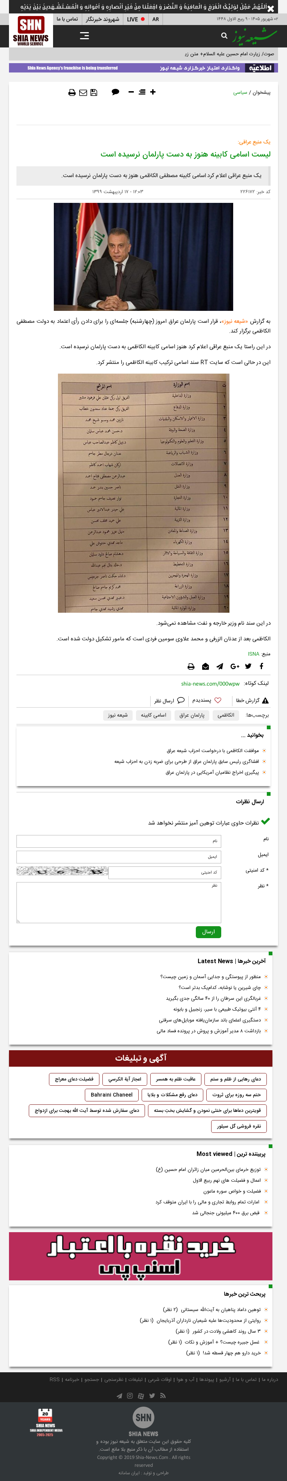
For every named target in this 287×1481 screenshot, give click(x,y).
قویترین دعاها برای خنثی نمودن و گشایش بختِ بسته (207, 1111)
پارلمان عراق (191, 715)
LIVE (132, 19)
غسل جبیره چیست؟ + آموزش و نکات (214, 1342)
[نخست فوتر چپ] (46, 1422)
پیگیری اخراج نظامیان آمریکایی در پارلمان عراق (212, 773)
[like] (210, 701)
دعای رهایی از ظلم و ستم (235, 1079)
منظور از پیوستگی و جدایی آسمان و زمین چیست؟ (210, 977)
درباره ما (270, 1380)
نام (266, 839)
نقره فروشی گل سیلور (239, 1126)
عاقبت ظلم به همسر (175, 1079)
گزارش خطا (247, 700)
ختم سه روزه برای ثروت (236, 1095)
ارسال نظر (165, 701)
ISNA (253, 654)
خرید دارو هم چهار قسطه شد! (223, 1353)
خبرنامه (72, 1380)
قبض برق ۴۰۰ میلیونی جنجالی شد (226, 1213)
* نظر (263, 886)
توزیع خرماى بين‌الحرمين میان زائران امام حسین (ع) (208, 1170)
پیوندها (207, 1380)
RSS (55, 1380)
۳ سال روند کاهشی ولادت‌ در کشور (218, 1331)
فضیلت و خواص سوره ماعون (232, 1191)
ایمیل (263, 855)
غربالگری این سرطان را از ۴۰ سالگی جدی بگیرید (213, 999)
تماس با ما (67, 19)
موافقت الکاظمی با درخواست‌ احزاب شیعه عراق (213, 751)
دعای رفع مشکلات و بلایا (172, 1095)
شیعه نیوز (235, 321)
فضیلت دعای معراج (74, 1079)
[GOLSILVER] (140, 1256)
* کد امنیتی (257, 870)
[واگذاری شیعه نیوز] (143, 66)
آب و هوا (185, 1380)
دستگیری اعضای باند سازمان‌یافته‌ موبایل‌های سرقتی (210, 1020)
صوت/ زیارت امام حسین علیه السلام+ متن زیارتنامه (223, 54)
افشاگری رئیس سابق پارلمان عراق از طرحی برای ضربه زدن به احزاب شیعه (186, 762)
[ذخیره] (93, 92)
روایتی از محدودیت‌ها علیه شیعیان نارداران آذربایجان (200, 1321)
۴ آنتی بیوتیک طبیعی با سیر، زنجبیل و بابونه (217, 1009)
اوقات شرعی (160, 1380)
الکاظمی (225, 715)
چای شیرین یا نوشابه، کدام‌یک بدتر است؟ (220, 988)
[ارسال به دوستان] (83, 92)
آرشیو (225, 1380)
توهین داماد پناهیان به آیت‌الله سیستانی (212, 1310)
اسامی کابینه (153, 715)
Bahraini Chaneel (112, 1095)
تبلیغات (136, 1380)
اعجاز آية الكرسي (124, 1079)
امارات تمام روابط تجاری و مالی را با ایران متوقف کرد (208, 1202)
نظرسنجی (113, 1380)
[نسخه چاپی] (72, 92)
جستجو (91, 1380)
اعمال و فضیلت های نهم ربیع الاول (227, 1181)
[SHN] (31, 30)
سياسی (240, 93)
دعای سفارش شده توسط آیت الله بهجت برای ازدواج (87, 1111)
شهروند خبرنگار (102, 19)
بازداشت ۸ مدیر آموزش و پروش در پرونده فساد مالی (209, 1031)
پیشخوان (262, 93)
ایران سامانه (129, 1473)
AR (155, 19)
